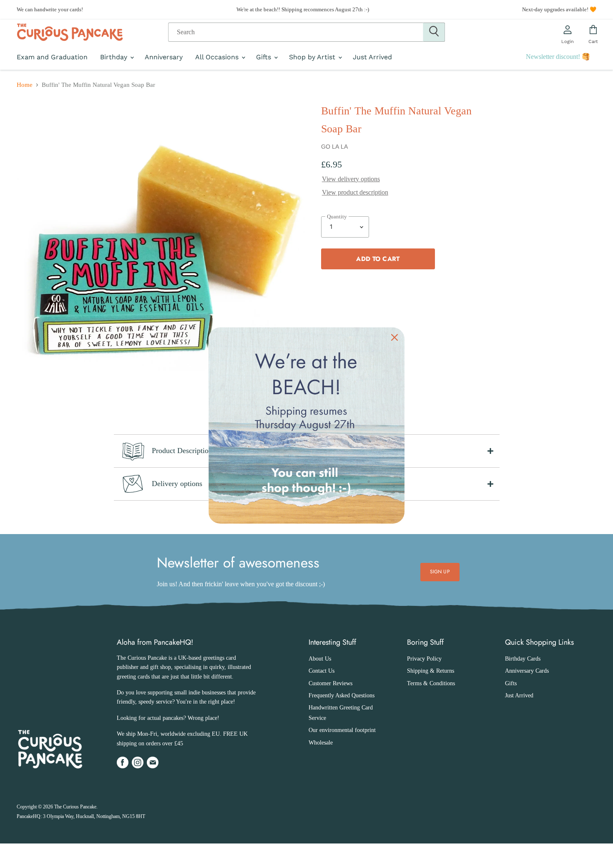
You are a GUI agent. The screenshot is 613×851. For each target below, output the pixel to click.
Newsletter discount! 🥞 (558, 56)
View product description (355, 192)
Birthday (114, 57)
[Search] (434, 32)
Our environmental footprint (342, 730)
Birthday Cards (522, 659)
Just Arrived (372, 57)
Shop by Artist (313, 57)
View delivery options (351, 178)
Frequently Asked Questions (341, 695)
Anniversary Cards (527, 671)
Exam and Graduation (52, 57)
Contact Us (321, 671)
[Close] (394, 337)
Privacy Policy (424, 659)
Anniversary (164, 57)
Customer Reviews (330, 683)
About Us (320, 659)
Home (25, 84)
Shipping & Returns (430, 671)
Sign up (440, 571)
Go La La (334, 146)
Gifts (264, 57)
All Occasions (218, 57)
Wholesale (321, 743)
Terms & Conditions (431, 683)
